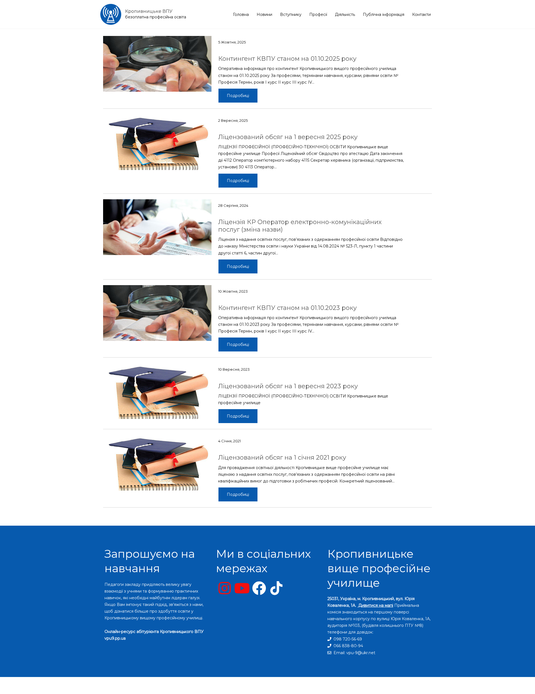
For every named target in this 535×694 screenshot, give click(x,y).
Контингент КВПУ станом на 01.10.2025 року (287, 58)
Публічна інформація (383, 14)
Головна (241, 14)
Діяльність (345, 14)
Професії (318, 14)
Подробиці (238, 95)
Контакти (421, 14)
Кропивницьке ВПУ (148, 11)
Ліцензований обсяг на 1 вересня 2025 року (288, 137)
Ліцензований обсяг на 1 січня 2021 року (282, 457)
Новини (264, 14)
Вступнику (290, 14)
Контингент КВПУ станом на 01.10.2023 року (287, 308)
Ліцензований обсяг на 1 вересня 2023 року (288, 386)
